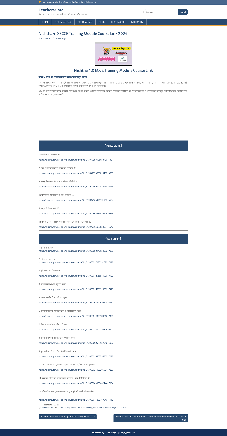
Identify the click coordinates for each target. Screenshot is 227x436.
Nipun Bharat (47, 407)
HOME (45, 22)
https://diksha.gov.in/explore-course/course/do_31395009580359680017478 (76, 356)
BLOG (102, 22)
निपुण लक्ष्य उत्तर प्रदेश (119, 407)
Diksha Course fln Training (81, 407)
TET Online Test (63, 22)
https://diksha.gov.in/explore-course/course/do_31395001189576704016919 (76, 399)
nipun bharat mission (102, 407)
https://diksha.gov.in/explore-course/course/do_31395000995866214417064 (76, 383)
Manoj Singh (61, 38)
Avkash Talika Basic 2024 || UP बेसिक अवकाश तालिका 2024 (68, 416)
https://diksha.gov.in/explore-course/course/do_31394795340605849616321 (76, 159)
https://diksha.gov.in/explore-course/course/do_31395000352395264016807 (76, 342)
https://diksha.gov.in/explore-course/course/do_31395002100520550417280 (76, 369)
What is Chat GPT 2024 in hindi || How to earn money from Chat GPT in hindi (151, 418)
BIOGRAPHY (137, 22)
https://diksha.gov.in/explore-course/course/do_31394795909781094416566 (76, 186)
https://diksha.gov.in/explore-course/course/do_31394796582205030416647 (76, 226)
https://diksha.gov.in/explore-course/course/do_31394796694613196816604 (76, 200)
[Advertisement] (113, 119)
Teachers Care (51, 10)
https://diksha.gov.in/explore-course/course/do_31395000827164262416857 (76, 302)
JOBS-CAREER (118, 22)
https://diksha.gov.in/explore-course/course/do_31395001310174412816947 (76, 329)
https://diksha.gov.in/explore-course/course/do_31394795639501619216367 (76, 173)
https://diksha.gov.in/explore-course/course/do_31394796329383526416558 (76, 213)
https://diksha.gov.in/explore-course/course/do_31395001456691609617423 (76, 275)
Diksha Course (63, 407)
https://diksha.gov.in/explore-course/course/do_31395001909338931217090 (76, 316)
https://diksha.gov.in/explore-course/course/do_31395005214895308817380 (76, 250)
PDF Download (85, 22)
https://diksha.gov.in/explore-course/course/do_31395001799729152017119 (76, 262)
